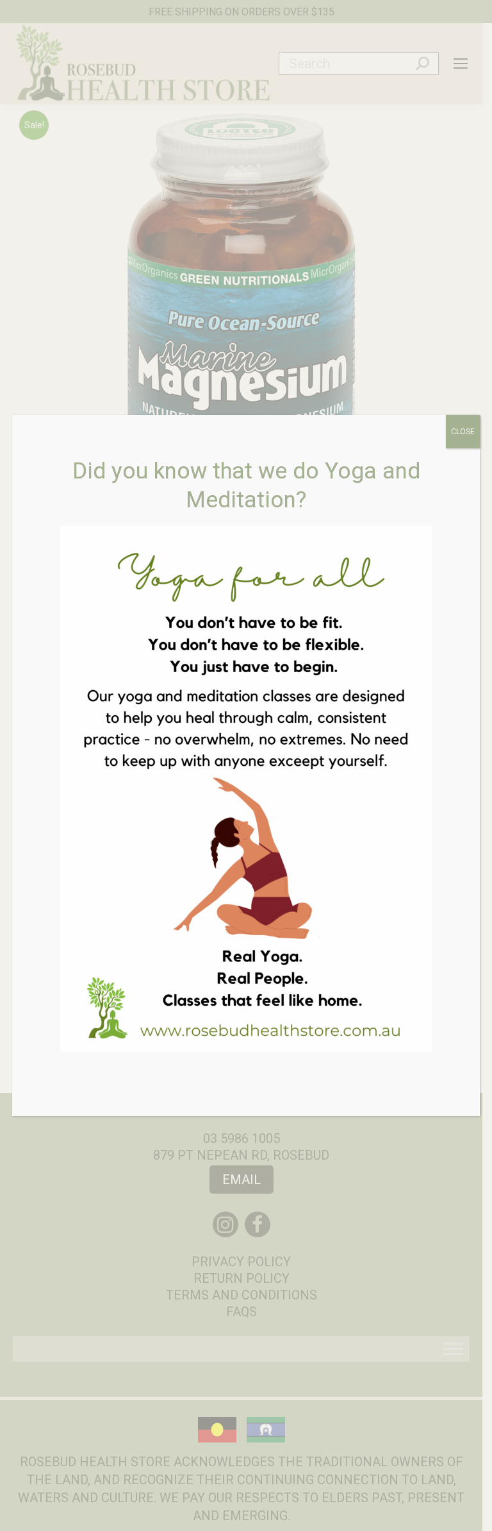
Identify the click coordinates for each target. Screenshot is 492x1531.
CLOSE (463, 431)
